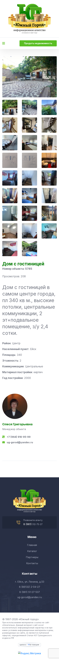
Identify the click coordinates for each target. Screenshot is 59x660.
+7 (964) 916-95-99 (19, 436)
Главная (32, 545)
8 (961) (27, 524)
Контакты (32, 563)
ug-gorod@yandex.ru (20, 442)
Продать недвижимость (38, 43)
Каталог (32, 551)
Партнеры (32, 557)
